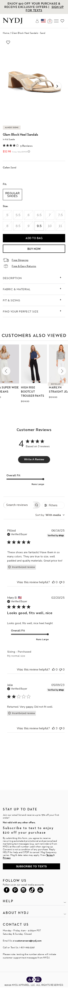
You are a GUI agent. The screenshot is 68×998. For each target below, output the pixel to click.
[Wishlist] (62, 21)
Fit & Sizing (11, 300)
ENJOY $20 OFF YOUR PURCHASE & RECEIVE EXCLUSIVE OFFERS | (32, 5)
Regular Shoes (12, 195)
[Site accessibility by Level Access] (34, 980)
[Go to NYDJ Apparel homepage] (13, 23)
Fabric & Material (17, 289)
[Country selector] (43, 21)
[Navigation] (56, 21)
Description (12, 278)
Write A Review (34, 459)
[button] (6, 371)
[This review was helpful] (53, 582)
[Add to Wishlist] (8, 42)
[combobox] (50, 515)
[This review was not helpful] (60, 582)
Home (6, 33)
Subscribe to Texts (31, 866)
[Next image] (57, 86)
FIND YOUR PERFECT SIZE (20, 311)
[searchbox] (18, 505)
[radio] (7, 215)
